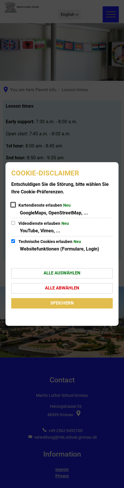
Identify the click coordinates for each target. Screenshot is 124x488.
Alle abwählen (62, 288)
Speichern (62, 303)
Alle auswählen (62, 273)
